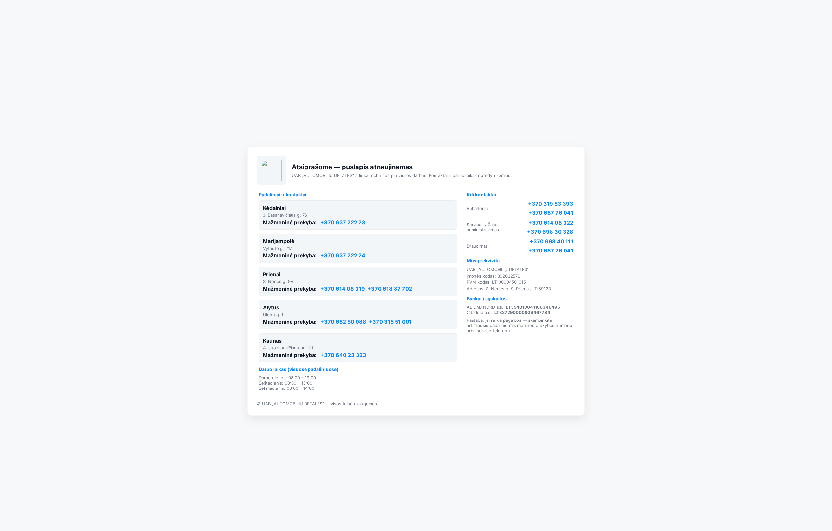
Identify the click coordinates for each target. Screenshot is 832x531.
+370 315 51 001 (390, 322)
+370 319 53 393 (550, 203)
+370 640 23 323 (343, 355)
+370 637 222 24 (342, 255)
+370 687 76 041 (550, 213)
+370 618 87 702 (390, 288)
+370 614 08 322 (550, 222)
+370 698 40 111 (551, 241)
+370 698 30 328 (550, 231)
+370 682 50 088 (343, 322)
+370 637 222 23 (342, 222)
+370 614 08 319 (342, 288)
